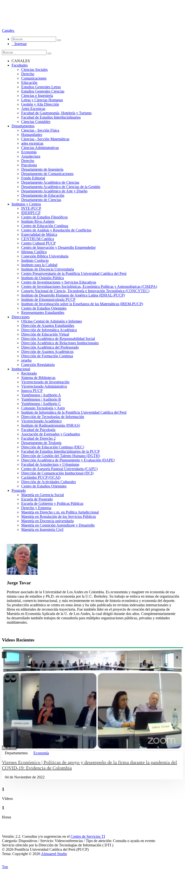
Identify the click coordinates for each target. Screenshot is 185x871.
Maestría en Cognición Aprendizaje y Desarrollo (58, 525)
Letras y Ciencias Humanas (42, 100)
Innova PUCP (32, 391)
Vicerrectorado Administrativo (44, 386)
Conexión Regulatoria (38, 365)
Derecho (27, 74)
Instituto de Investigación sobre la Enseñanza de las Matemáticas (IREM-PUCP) (82, 304)
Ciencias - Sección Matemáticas (45, 139)
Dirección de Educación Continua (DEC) (52, 447)
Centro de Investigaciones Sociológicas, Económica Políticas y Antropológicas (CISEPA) (89, 286)
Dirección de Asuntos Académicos (47, 352)
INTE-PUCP (31, 208)
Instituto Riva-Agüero (37, 221)
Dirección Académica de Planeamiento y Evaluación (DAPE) (68, 460)
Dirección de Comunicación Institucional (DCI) (57, 473)
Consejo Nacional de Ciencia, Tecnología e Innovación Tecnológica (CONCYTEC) (85, 291)
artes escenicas (32, 143)
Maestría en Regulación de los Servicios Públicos (58, 516)
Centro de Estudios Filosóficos (44, 217)
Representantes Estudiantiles (42, 313)
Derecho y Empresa (36, 508)
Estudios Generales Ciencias (42, 91)
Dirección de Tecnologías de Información (52, 417)
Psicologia (29, 165)
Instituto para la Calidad (39, 265)
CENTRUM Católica (37, 239)
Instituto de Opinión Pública (42, 278)
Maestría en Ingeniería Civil (42, 529)
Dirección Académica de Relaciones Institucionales (60, 343)
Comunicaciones (33, 78)
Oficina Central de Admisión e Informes (51, 321)
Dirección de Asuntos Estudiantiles (47, 326)
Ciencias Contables (35, 122)
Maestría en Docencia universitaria (47, 521)
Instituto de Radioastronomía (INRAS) (50, 425)
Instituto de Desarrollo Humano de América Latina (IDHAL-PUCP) (73, 295)
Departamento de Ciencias (41, 200)
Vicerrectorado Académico (41, 421)
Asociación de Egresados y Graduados (50, 434)
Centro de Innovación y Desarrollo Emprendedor (58, 247)
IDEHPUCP (30, 213)
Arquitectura (30, 156)
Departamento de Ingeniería (42, 169)
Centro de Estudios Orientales (43, 308)
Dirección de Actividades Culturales (48, 482)
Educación (29, 83)
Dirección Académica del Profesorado (50, 347)
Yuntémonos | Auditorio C (41, 404)
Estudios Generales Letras (41, 87)
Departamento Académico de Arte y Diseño (54, 191)
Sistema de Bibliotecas (38, 378)
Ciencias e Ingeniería (37, 96)
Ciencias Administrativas (40, 148)
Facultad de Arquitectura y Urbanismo (50, 464)
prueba (26, 360)
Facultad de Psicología (38, 430)
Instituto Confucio (35, 260)
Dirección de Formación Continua (47, 356)
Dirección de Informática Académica (49, 330)
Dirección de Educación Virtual (45, 334)
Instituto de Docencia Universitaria (47, 269)
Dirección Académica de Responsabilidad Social (58, 339)
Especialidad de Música (39, 234)
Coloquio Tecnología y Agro (43, 408)
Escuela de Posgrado (37, 499)
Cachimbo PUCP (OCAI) (40, 477)
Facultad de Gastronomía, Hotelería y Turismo (56, 113)
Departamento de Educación (42, 195)
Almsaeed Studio (54, 854)
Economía (29, 152)
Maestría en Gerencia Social (42, 495)
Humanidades (31, 135)
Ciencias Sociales (34, 70)
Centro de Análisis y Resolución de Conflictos (56, 230)
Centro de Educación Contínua (44, 226)
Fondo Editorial (33, 178)
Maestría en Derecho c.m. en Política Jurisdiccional (60, 512)
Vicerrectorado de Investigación (45, 382)
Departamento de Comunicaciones (47, 174)
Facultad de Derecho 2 (38, 438)
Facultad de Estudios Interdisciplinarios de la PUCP (60, 451)
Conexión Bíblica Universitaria (44, 256)
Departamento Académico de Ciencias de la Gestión (60, 187)
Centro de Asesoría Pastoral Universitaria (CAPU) (59, 469)
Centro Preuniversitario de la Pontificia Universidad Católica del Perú (73, 273)
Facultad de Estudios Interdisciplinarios (51, 117)
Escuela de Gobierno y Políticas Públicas (52, 503)
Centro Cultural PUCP (38, 243)
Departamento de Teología (41, 443)
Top (5, 867)
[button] (8, 30)
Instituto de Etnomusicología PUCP (48, 299)
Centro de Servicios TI (88, 836)
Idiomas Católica (34, 252)
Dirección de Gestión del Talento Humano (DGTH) (60, 456)
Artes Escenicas (33, 109)
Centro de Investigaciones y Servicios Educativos (58, 282)
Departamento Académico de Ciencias (50, 182)
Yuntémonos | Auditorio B (41, 399)
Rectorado (29, 373)
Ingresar (19, 44)
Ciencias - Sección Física (40, 130)
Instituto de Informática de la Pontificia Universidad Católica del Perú (73, 412)
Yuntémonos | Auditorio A (41, 395)
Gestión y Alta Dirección (40, 104)
